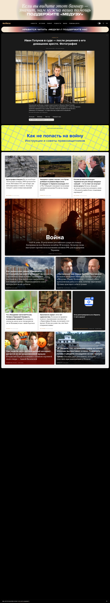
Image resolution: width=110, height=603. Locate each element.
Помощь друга (74, 23)
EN (107, 23)
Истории (42, 23)
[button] (55, 77)
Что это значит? (24, 601)
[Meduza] (6, 23)
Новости (34, 23)
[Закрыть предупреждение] (106, 601)
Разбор (49, 23)
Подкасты (57, 23)
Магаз (65, 23)
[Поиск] (103, 23)
